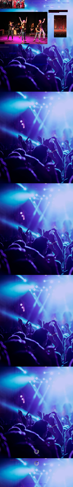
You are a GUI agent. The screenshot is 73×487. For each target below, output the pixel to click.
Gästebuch (59, 2)
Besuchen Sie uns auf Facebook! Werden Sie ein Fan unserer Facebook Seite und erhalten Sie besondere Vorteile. (36, 64)
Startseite (29, 2)
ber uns (32, 483)
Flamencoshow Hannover (50, 2)
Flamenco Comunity (65, 2)
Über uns (43, 2)
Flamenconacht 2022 (36, 2)
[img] (12, 4)
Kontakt (52, 6)
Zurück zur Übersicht (12, 53)
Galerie (36, 483)
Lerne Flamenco (46, 6)
